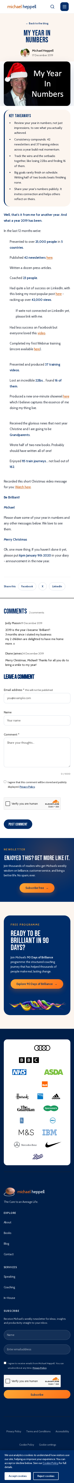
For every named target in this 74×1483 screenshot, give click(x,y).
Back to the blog (37, 23)
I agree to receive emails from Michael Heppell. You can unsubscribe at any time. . (36, 1365)
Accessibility (62, 1431)
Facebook (27, 586)
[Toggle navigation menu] (64, 6)
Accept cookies (18, 1476)
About (8, 1222)
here (49, 257)
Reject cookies (46, 1476)
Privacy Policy (27, 786)
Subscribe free (37, 888)
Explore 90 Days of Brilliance (37, 984)
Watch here (23, 487)
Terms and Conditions (38, 1431)
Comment (11, 734)
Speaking (9, 1276)
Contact (9, 1254)
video (41, 333)
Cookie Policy (26, 1444)
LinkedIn (57, 586)
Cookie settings (47, 1444)
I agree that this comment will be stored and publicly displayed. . (37, 784)
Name (8, 712)
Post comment (18, 824)
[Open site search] (52, 6)
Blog (6, 1243)
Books (8, 1233)
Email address (28, 690)
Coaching (9, 1287)
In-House (9, 1298)
